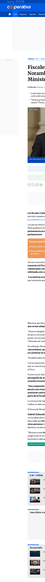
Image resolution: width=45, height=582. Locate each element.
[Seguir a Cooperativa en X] (20, 1)
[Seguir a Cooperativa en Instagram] (23, 1)
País (15, 14)
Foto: (31, 109)
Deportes (32, 14)
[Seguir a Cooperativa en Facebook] (17, 1)
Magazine (23, 14)
